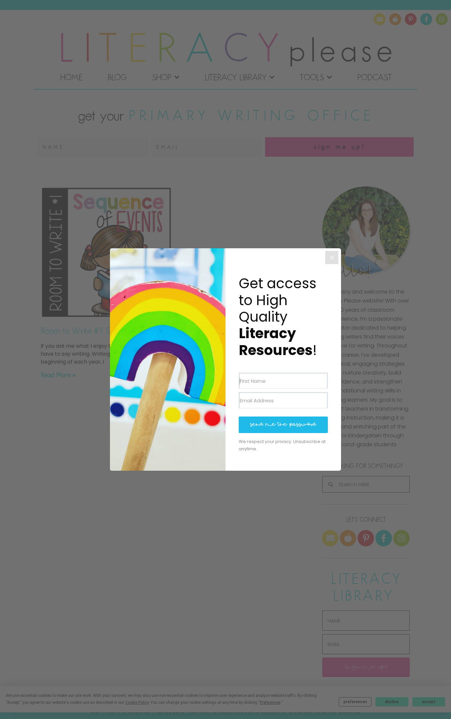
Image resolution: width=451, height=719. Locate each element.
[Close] (331, 257)
